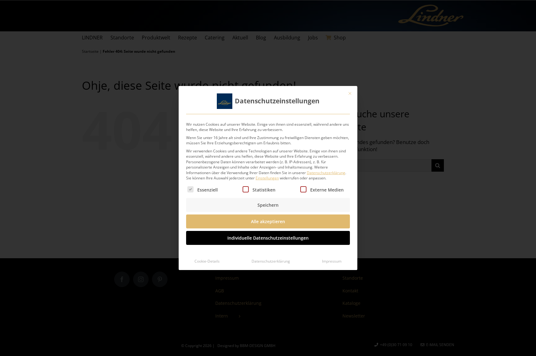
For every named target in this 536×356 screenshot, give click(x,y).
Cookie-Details (207, 261)
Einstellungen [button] (267, 178)
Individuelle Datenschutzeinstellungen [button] (268, 238)
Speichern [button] (268, 205)
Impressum (332, 261)
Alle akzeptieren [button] (268, 221)
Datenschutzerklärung (326, 172)
